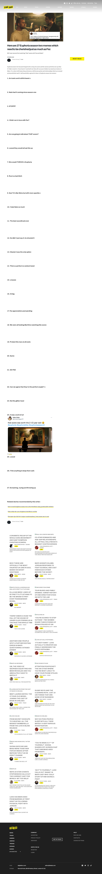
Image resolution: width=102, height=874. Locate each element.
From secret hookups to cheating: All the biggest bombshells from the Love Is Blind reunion (20, 723)
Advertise (90, 3)
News (25, 7)
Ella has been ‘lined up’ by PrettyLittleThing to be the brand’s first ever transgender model (21, 596)
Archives (34, 840)
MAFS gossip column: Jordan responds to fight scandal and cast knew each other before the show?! (46, 567)
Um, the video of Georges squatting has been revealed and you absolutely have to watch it (21, 671)
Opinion (83, 7)
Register (34, 849)
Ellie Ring (17, 677)
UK (16, 546)
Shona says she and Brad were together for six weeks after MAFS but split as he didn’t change (19, 750)
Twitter (10, 454)
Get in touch (57, 839)
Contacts (77, 837)
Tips (95, 3)
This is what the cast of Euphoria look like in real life (22, 511)
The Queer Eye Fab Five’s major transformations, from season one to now (28, 516)
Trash (36, 7)
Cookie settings (79, 840)
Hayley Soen (43, 574)
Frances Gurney (15, 59)
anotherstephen (19, 544)
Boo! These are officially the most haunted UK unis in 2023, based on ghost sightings (20, 567)
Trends (72, 7)
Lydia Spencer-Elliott (46, 546)
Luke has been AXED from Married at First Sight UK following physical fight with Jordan (20, 801)
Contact (84, 3)
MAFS (49, 574)
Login (33, 852)
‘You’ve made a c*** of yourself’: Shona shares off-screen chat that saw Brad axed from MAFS (46, 747)
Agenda (60, 7)
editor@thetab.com (50, 865)
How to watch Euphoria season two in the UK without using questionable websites (30, 506)
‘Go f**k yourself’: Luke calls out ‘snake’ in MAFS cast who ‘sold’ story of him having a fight (45, 774)
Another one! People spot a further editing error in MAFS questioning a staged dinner (20, 645)
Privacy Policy (35, 837)
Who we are (77, 3)
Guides (95, 7)
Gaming (48, 7)
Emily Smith (17, 574)
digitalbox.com (22, 865)
